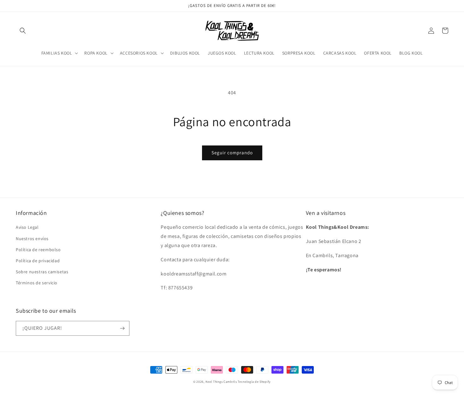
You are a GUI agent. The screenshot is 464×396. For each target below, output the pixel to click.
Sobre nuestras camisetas (42, 272)
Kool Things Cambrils (221, 382)
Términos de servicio (36, 283)
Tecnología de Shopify (254, 382)
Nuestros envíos (32, 238)
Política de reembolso (38, 249)
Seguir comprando (232, 153)
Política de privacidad (38, 260)
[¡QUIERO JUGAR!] (122, 328)
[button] (23, 31)
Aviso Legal (27, 227)
